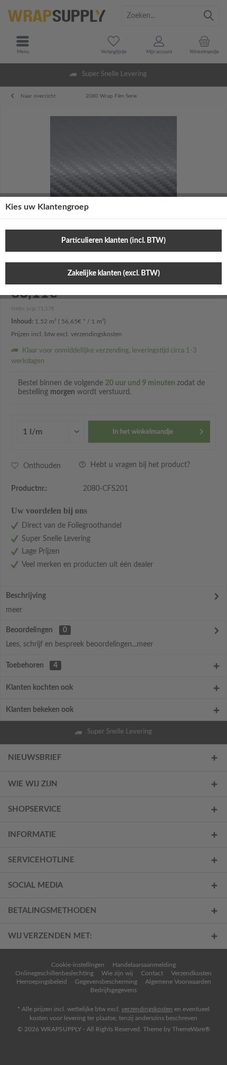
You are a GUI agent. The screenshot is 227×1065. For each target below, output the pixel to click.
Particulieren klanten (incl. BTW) (113, 240)
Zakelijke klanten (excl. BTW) (114, 273)
